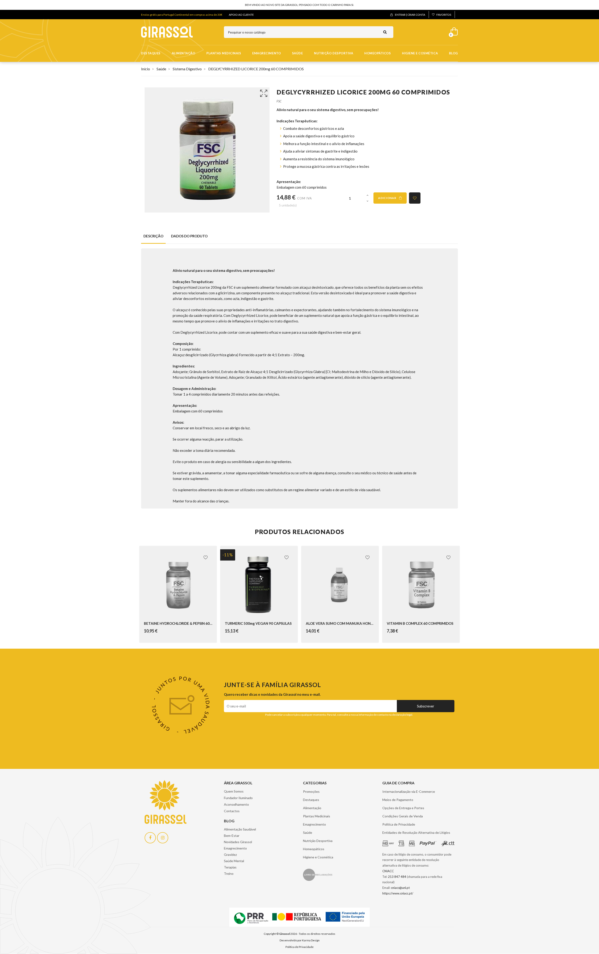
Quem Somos (234, 791)
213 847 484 (397, 877)
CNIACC (388, 871)
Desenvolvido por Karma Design (300, 940)
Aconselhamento (236, 804)
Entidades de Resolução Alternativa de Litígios (416, 832)
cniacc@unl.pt (400, 888)
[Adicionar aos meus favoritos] (414, 198)
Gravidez (230, 855)
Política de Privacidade (398, 824)
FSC (279, 101)
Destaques (151, 53)
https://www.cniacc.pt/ (397, 893)
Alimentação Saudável (240, 829)
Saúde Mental (234, 861)
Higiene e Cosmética (420, 53)
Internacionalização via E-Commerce (408, 791)
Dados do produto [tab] (189, 236)
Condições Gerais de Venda (402, 816)
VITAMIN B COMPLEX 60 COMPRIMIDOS (420, 623)
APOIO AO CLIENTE (241, 14)
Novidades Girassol (238, 842)
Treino (229, 873)
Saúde (297, 53)
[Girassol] (167, 32)
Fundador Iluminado (238, 798)
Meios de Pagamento (397, 800)
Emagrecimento (266, 53)
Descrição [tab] (153, 236)
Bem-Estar (231, 836)
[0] (452, 30)
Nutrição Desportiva (333, 53)
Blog (453, 53)
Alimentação (183, 53)
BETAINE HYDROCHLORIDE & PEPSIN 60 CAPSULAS (178, 623)
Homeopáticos (377, 53)
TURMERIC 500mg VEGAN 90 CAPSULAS (258, 623)
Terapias (230, 867)
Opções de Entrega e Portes (403, 808)
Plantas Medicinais (223, 53)
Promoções (311, 791)
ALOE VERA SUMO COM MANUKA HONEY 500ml (340, 623)
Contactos (232, 811)
